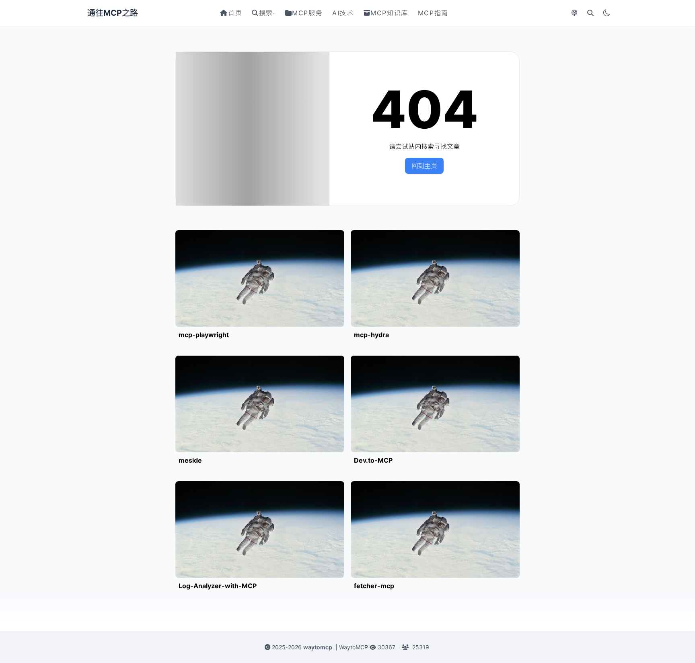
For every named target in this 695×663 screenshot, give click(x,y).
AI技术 (343, 13)
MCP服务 (307, 13)
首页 (235, 13)
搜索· (267, 13)
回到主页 (424, 166)
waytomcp (317, 647)
